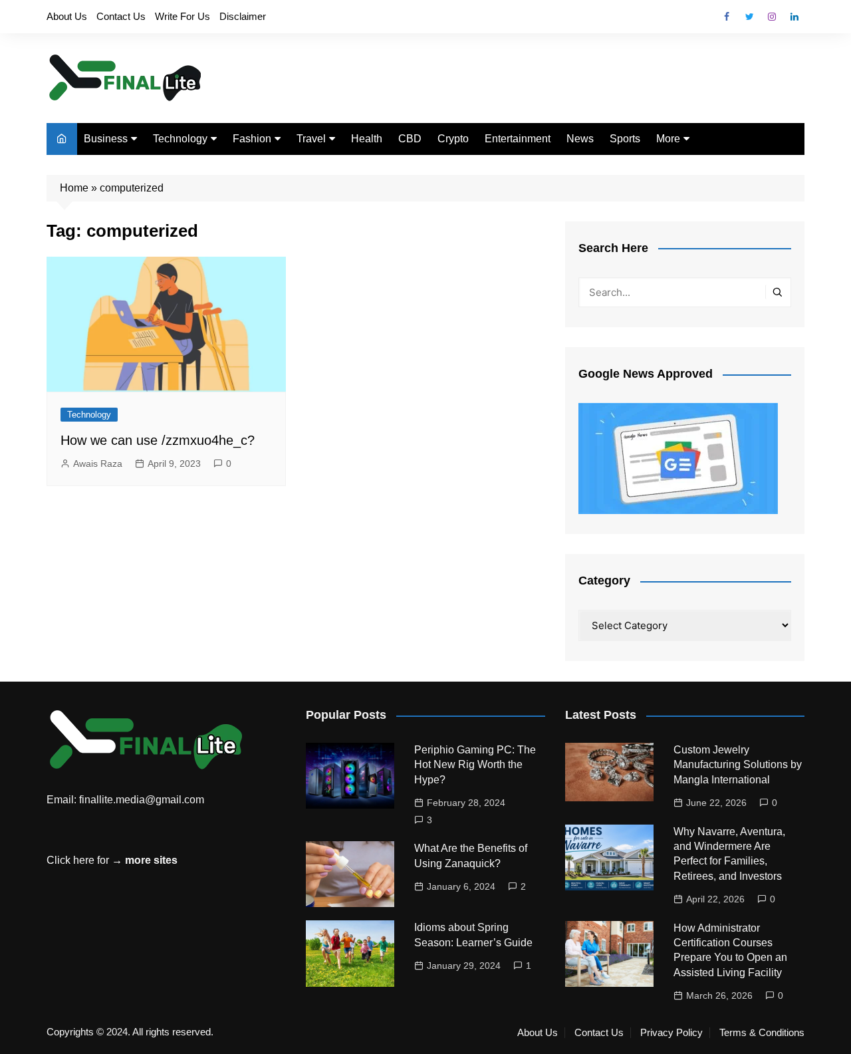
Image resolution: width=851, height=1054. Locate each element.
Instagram (772, 17)
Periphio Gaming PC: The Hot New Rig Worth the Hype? (475, 764)
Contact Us (121, 16)
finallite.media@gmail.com (141, 799)
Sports (625, 138)
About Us (67, 16)
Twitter (749, 17)
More (668, 138)
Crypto (453, 138)
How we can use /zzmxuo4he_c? (158, 440)
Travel (311, 138)
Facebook (727, 17)
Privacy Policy (671, 1032)
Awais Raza (97, 463)
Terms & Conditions (761, 1032)
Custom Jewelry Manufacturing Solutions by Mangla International (737, 764)
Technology (180, 138)
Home (74, 188)
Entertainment (517, 138)
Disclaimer (242, 16)
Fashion (252, 138)
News (580, 138)
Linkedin (794, 17)
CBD (410, 138)
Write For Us (182, 16)
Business (106, 138)
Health (366, 138)
